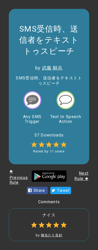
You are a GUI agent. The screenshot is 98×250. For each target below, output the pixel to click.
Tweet (63, 190)
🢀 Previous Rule (19, 177)
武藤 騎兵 (52, 68)
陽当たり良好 (52, 235)
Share (39, 190)
